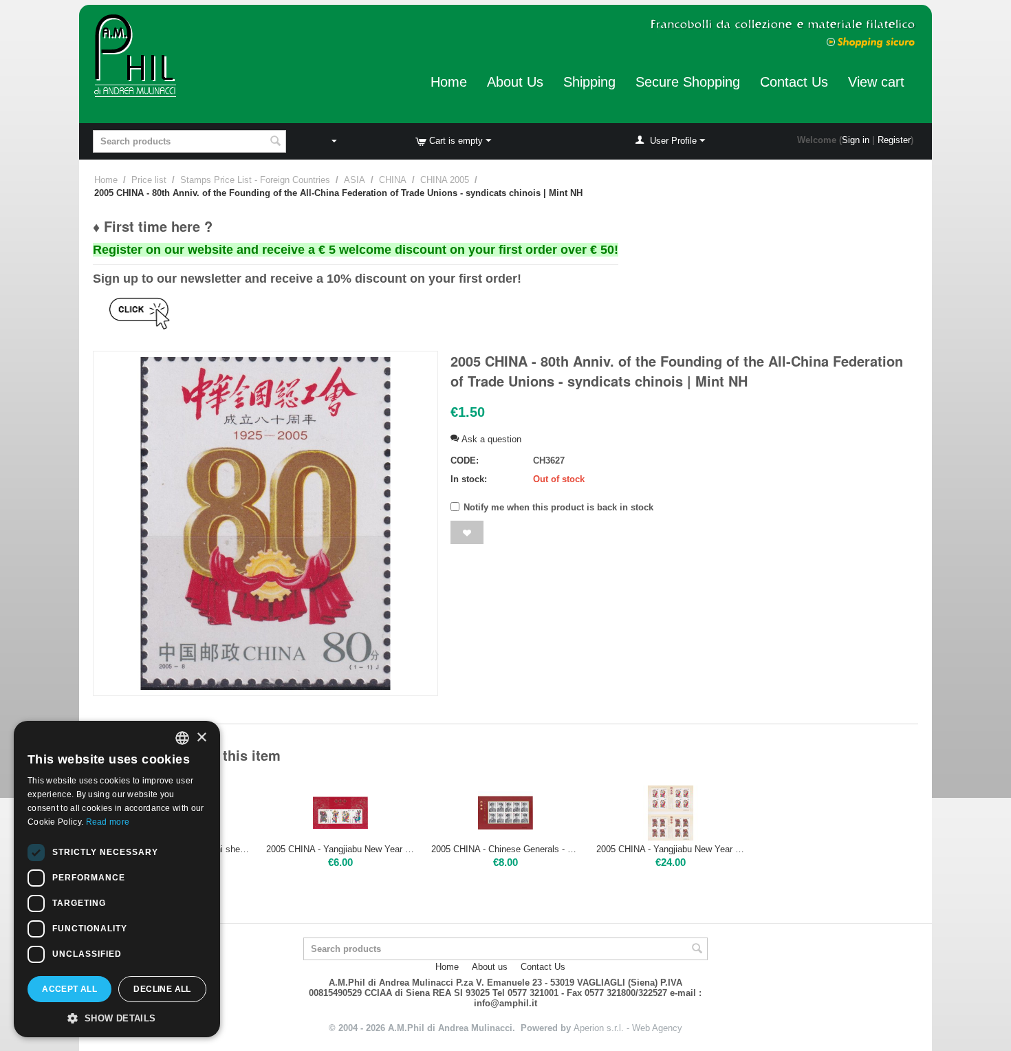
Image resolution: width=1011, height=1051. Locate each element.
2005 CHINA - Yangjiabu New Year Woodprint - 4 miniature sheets (670, 849)
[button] (117, 1017)
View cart (876, 81)
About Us (515, 81)
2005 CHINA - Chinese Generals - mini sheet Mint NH (505, 849)
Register (894, 140)
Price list (148, 180)
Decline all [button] (162, 989)
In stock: (468, 479)
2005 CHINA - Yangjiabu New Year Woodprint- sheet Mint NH (340, 849)
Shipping (589, 81)
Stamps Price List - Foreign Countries (255, 180)
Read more (108, 822)
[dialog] (117, 879)
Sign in (855, 140)
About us (490, 967)
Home (449, 81)
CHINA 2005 (444, 180)
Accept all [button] (69, 989)
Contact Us (794, 81)
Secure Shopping (687, 81)
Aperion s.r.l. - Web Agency (628, 1028)
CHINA (392, 180)
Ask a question (490, 439)
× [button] (201, 738)
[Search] (276, 142)
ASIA (354, 180)
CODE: (464, 460)
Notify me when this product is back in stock (558, 507)
